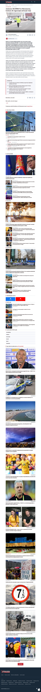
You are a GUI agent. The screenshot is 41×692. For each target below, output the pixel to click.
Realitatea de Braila (25, 682)
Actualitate (8, 6)
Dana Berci (14, 34)
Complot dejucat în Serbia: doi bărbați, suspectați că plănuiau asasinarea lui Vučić (20, 83)
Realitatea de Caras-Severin (13, 684)
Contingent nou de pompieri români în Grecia (16, 136)
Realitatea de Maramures (31, 527)
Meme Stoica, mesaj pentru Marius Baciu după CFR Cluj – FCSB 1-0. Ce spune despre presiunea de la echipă (20, 372)
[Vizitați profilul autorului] (7, 35)
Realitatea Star (15, 680)
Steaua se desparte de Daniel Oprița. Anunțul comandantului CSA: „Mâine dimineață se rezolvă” (22, 197)
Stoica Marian (32, 554)
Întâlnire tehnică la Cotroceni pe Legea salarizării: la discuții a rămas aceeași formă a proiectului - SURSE (23, 281)
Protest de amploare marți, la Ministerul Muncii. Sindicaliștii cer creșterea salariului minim (22, 291)
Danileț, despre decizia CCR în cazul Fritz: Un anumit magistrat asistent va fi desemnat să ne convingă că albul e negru (21, 144)
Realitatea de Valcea (28, 684)
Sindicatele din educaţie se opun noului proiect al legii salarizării (19, 582)
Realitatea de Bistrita (29, 680)
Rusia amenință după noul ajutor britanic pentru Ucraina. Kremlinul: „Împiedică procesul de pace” (20, 86)
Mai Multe (20, 664)
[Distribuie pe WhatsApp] (32, 35)
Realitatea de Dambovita (18, 682)
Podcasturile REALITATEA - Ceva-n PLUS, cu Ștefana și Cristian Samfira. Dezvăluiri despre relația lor (19, 530)
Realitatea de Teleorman (21, 680)
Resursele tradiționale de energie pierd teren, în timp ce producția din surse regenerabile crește (23, 305)
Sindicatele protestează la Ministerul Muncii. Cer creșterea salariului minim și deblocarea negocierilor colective (20, 272)
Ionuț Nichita (33, 369)
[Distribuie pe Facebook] (30, 35)
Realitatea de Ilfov (11, 682)
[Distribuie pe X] (34, 35)
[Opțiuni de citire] (39, 690)
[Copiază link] (28, 35)
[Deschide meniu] (35, 2)
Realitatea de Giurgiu (21, 684)
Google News (29, 106)
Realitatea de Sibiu (32, 682)
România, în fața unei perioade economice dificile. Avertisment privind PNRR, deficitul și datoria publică (21, 92)
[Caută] (32, 2)
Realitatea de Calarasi (4, 682)
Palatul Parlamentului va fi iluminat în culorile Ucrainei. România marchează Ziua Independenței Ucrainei (20, 556)
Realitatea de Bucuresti (4, 684)
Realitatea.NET (3, 680)
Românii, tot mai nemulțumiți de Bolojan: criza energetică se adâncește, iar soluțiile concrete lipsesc (20, 148)
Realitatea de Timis (36, 680)
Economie (9, 142)
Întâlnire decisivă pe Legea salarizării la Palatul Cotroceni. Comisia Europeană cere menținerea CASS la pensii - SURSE (20, 225)
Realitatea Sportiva (9, 680)
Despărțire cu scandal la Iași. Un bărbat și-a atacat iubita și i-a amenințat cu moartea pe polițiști (19, 398)
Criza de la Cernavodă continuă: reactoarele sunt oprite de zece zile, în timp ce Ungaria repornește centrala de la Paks (24, 286)
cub (7, 103)
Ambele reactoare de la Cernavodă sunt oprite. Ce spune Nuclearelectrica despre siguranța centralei (20, 89)
